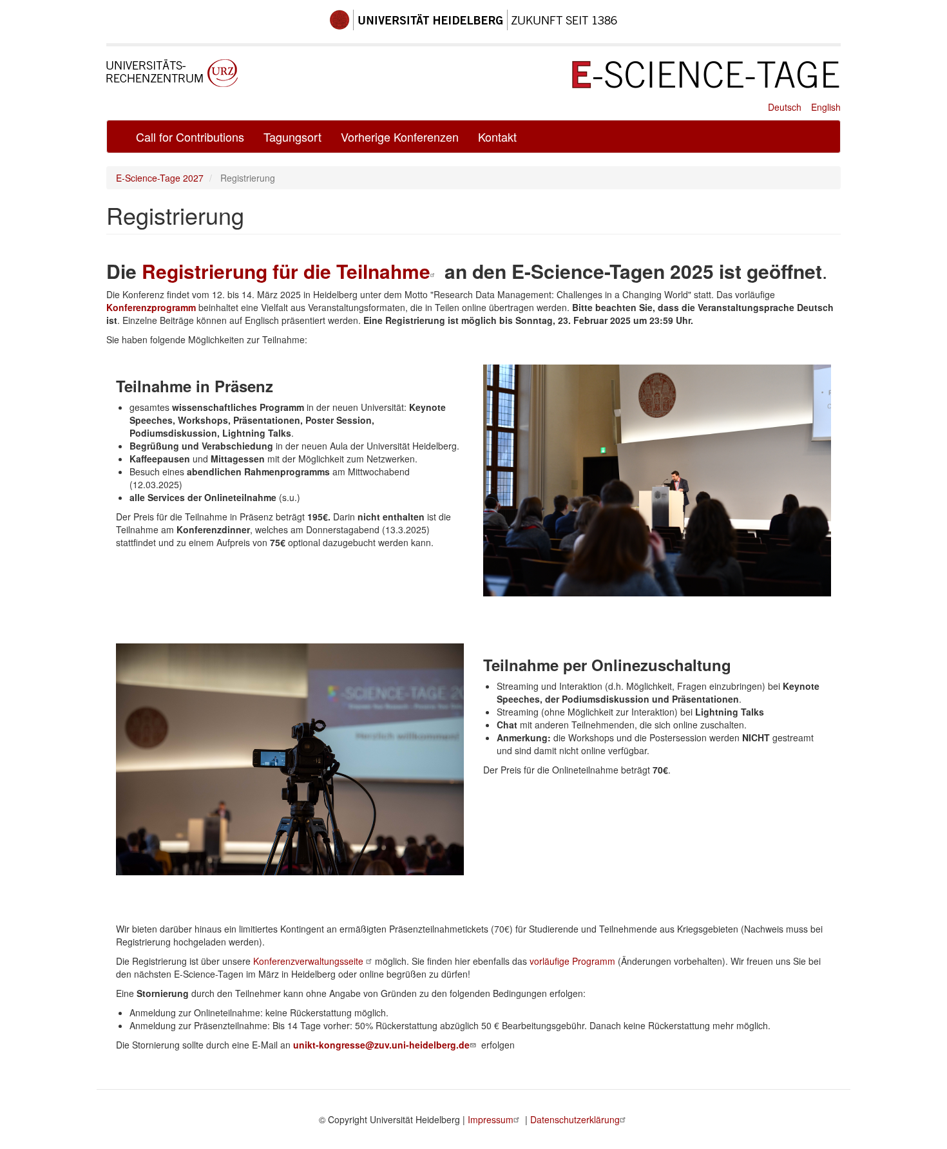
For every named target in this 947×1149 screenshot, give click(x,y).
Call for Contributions (190, 136)
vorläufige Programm (572, 960)
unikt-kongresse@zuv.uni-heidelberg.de (381, 1044)
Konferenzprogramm (151, 307)
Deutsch (784, 106)
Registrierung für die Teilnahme (286, 271)
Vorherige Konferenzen (400, 136)
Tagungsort (292, 136)
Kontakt (497, 136)
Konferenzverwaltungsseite (309, 960)
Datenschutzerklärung (575, 1119)
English (826, 106)
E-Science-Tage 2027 (160, 177)
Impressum (490, 1119)
